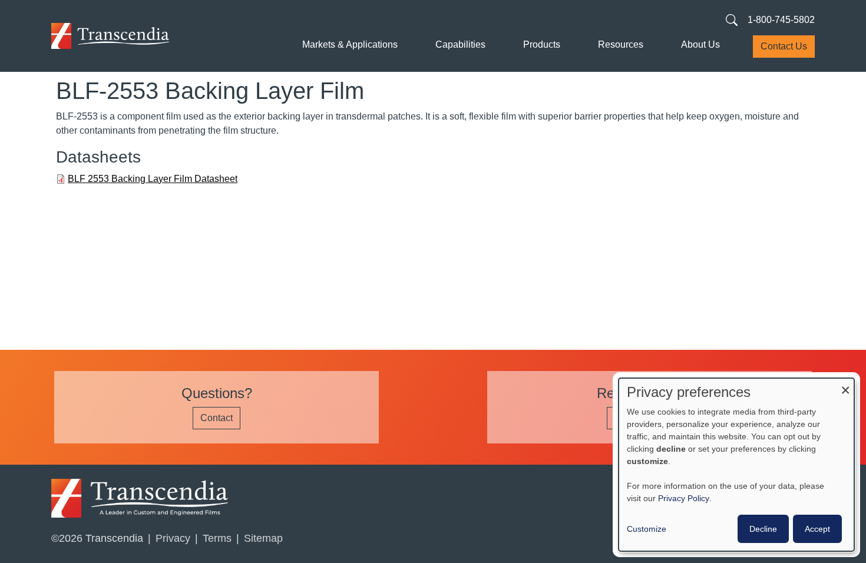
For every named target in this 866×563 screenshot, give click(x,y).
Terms (217, 538)
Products (541, 44)
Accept (817, 529)
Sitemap (263, 538)
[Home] (110, 36)
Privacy (173, 538)
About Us (700, 44)
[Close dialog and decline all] (845, 385)
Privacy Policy (683, 498)
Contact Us (784, 46)
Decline (763, 529)
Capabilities (460, 44)
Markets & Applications (350, 44)
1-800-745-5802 (781, 20)
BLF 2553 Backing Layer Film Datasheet (152, 179)
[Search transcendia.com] (731, 19)
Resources (620, 44)
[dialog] (736, 464)
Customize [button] (646, 529)
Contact (216, 418)
